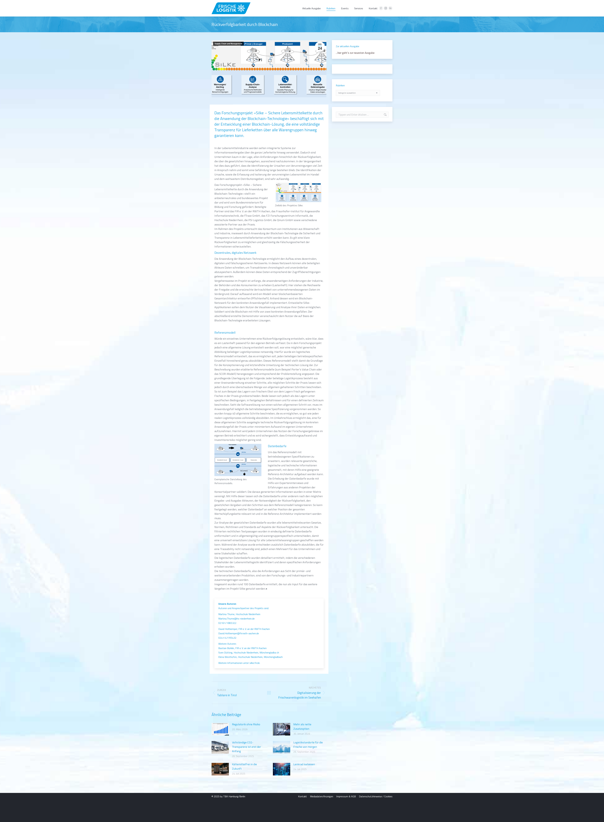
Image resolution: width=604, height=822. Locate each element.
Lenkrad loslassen (304, 764)
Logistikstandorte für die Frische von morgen (308, 744)
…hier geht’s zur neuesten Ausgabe (355, 53)
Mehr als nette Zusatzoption (302, 726)
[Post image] (220, 729)
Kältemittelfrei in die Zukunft (244, 766)
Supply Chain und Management (228, 44)
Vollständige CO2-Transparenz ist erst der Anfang (246, 746)
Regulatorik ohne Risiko (246, 724)
